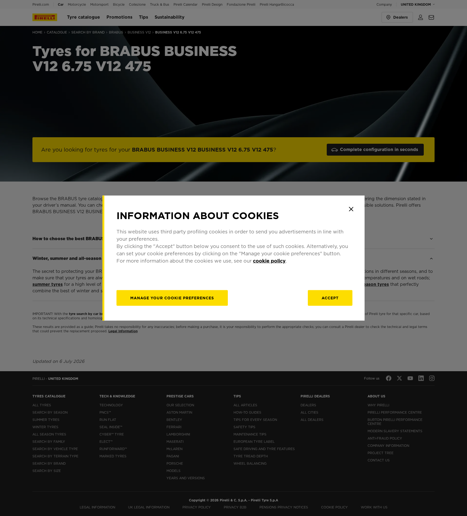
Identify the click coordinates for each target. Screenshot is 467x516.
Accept (330, 298)
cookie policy (269, 260)
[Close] (351, 209)
